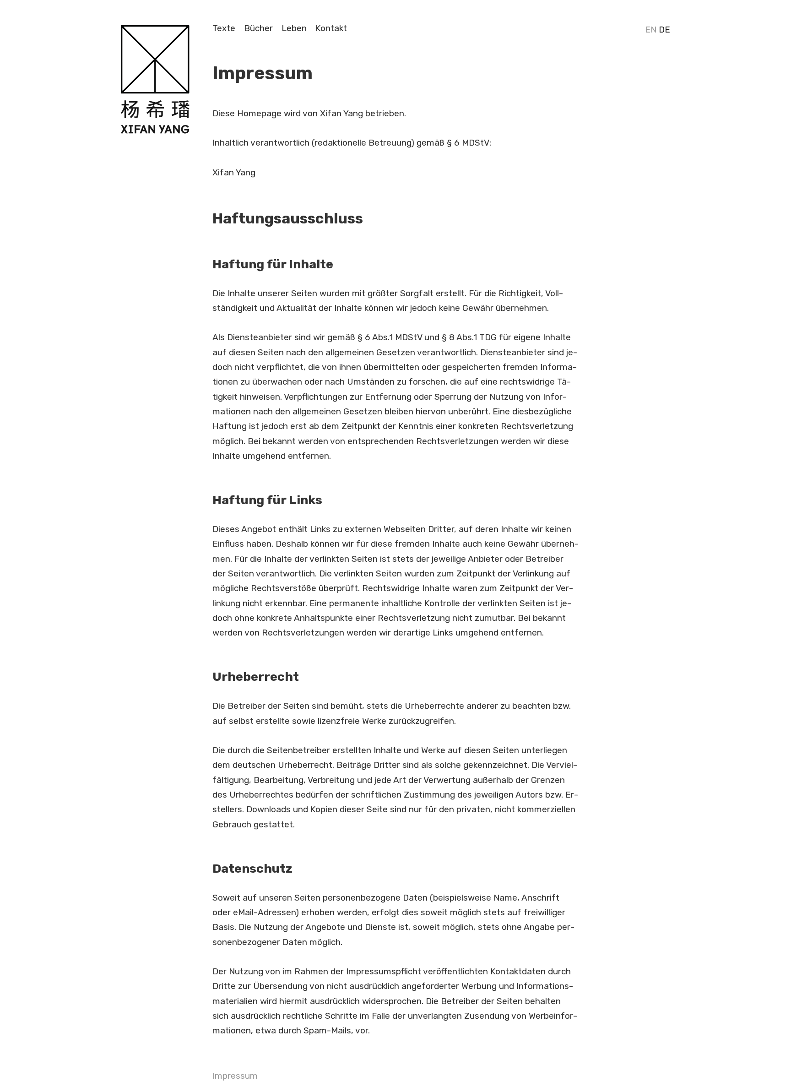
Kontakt (331, 28)
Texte (223, 28)
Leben (294, 28)
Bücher (258, 28)
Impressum (235, 1075)
